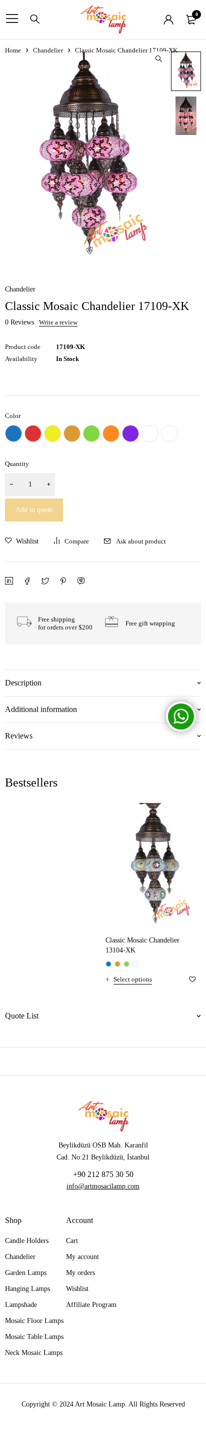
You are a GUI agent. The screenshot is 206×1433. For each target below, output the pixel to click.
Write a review (58, 322)
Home (13, 50)
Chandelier (48, 50)
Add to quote (34, 510)
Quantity (17, 464)
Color (12, 416)
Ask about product (141, 541)
